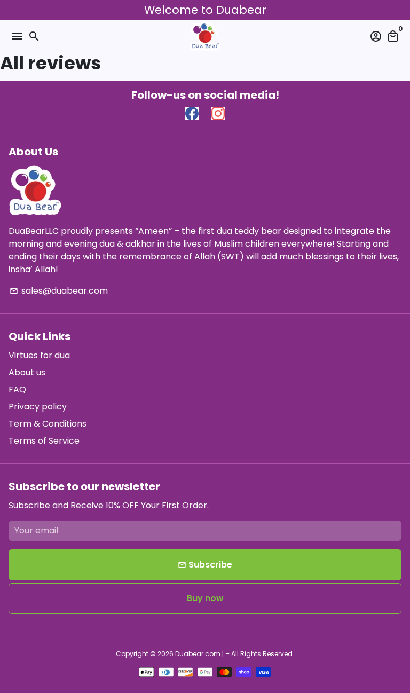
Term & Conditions (47, 424)
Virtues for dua (39, 355)
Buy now (205, 598)
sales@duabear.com (59, 291)
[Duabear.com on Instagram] (218, 114)
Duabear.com (197, 653)
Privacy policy (38, 406)
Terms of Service (44, 441)
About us (27, 372)
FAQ (17, 389)
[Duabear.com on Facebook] (192, 114)
